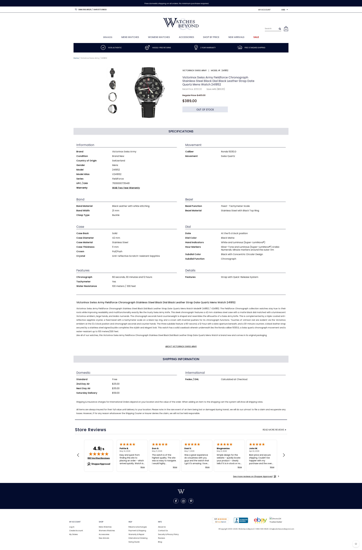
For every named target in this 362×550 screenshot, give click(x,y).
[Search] (280, 28)
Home (76, 58)
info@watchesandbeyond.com (282, 529)
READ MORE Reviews (273, 429)
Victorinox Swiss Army (89, 58)
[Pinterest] (191, 500)
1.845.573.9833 (99, 9)
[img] (99, 454)
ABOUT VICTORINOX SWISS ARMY (181, 346)
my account (264, 9)
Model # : (216, 70)
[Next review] (284, 455)
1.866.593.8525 (84, 9)
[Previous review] (78, 455)
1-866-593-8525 (261, 529)
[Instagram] (183, 500)
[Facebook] (176, 500)
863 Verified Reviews (99, 458)
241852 (104, 58)
